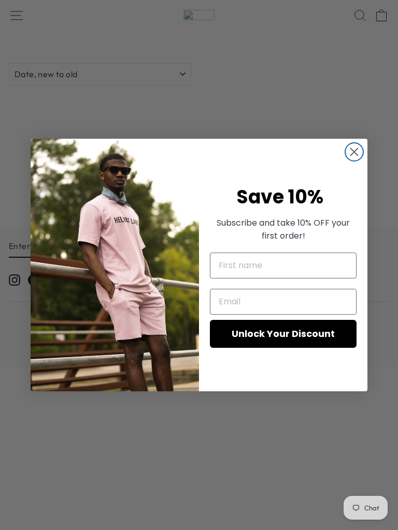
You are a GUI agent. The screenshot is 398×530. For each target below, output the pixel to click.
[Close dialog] (354, 152)
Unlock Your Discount (283, 333)
